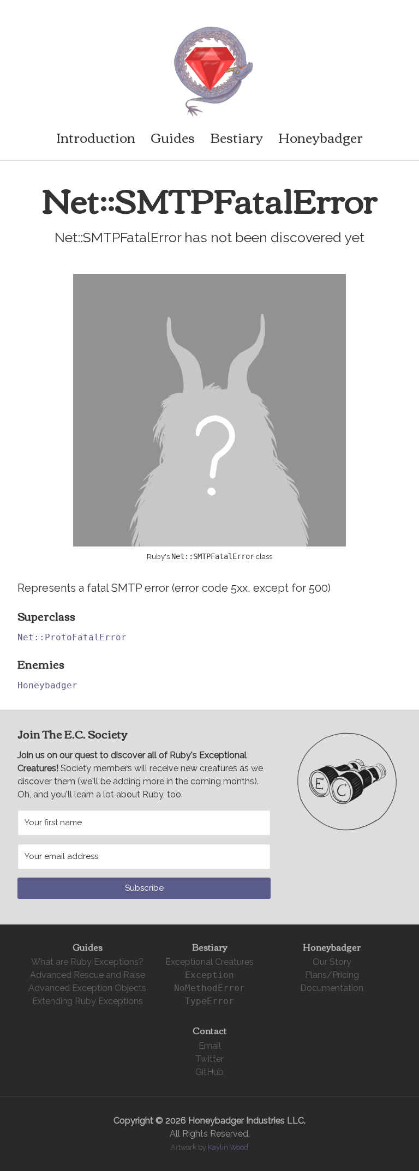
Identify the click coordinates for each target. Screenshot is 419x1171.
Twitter (209, 1059)
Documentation (331, 988)
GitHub (209, 1072)
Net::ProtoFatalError (72, 637)
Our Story (332, 962)
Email (210, 1046)
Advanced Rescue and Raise (87, 975)
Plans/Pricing (332, 975)
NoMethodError (209, 988)
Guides (173, 137)
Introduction (95, 137)
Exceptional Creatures (209, 962)
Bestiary (236, 137)
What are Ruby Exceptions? (87, 962)
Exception (209, 975)
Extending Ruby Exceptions (87, 1001)
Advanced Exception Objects (87, 988)
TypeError (209, 1001)
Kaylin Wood (228, 1147)
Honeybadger (320, 137)
